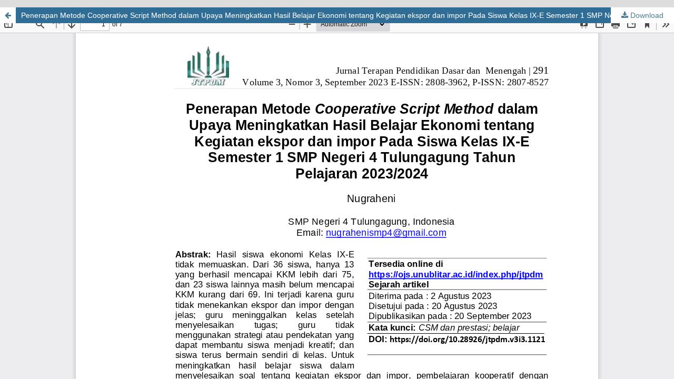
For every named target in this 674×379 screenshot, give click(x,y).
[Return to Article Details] (8, 15)
